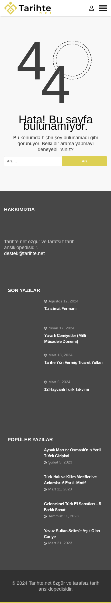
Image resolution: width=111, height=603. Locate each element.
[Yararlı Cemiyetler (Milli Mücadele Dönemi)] (24, 336)
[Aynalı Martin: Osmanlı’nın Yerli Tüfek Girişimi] (24, 459)
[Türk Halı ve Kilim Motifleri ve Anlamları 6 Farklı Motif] (24, 486)
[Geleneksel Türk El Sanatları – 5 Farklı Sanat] (24, 513)
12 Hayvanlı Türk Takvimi (66, 389)
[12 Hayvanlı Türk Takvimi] (24, 390)
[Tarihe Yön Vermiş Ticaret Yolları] (24, 363)
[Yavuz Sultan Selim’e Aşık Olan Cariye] (24, 540)
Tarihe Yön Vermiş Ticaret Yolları (73, 362)
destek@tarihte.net (24, 253)
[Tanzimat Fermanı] (24, 310)
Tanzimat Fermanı (60, 308)
